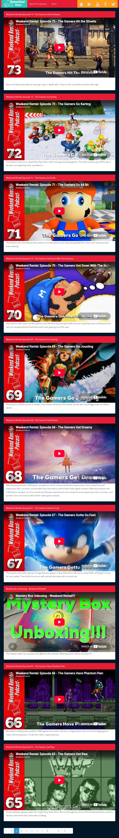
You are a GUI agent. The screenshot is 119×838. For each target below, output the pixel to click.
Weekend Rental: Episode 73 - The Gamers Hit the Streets (33, 14)
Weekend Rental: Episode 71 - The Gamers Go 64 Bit (30, 177)
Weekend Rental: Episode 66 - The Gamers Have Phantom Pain (35, 666)
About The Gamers (38, 3)
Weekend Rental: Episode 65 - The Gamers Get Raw (30, 747)
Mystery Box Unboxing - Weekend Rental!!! (26, 588)
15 (58, 830)
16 (64, 830)
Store (54, 3)
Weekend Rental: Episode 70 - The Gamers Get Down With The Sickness (40, 258)
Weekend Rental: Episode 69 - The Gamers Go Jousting (31, 339)
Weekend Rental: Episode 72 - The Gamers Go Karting (31, 96)
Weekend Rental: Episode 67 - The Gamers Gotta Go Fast (32, 508)
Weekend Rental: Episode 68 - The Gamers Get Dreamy (32, 420)
